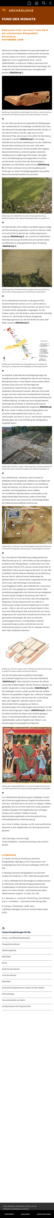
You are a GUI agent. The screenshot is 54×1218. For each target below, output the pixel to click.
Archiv (4, 962)
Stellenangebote (9, 950)
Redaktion (6, 981)
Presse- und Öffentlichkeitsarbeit (16, 938)
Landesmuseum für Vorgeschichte (16, 1006)
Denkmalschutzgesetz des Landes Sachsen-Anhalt (23, 987)
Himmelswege (8, 993)
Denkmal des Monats (11, 969)
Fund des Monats (9, 975)
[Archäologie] (27, 10)
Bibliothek (6, 956)
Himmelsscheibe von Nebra (13, 1000)
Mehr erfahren (44, 1214)
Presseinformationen (11, 944)
